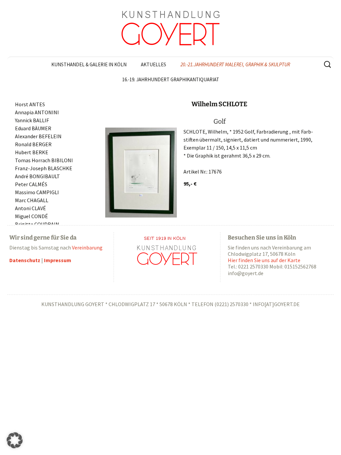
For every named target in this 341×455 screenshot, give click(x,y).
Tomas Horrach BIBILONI (44, 160)
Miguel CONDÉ (31, 216)
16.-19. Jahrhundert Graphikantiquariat (170, 79)
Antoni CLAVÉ (30, 208)
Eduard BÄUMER (33, 128)
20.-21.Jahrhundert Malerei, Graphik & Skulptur (235, 64)
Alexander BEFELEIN (38, 136)
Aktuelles (153, 64)
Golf (219, 121)
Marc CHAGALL (31, 200)
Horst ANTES (30, 104)
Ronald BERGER (33, 144)
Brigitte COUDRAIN (37, 224)
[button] (14, 440)
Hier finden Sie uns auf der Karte (264, 260)
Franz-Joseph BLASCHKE (43, 168)
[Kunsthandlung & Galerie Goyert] (170, 28)
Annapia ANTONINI (37, 112)
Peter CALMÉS (31, 184)
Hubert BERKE (31, 152)
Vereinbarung (87, 247)
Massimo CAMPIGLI (37, 192)
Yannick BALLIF (32, 120)
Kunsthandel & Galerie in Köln (89, 64)
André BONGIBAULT (37, 176)
